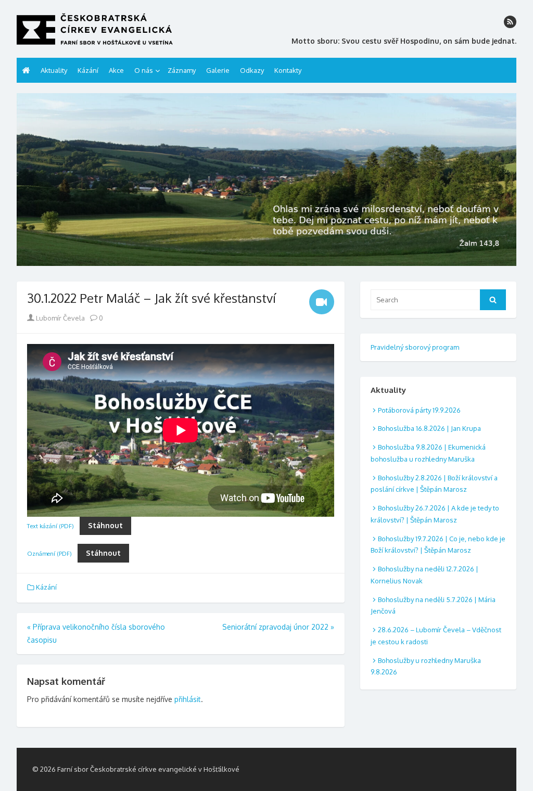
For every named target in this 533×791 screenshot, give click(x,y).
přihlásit (187, 699)
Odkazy (252, 70)
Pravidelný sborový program (415, 347)
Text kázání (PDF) (50, 526)
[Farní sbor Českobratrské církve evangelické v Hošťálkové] (266, 179)
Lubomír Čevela (59, 318)
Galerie (218, 70)
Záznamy (182, 70)
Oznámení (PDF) (49, 553)
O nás (143, 70)
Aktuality (54, 70)
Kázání (88, 70)
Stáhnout (105, 525)
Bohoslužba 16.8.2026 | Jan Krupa (429, 428)
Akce (116, 70)
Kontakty (287, 70)
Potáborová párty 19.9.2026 (419, 410)
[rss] (510, 22)
